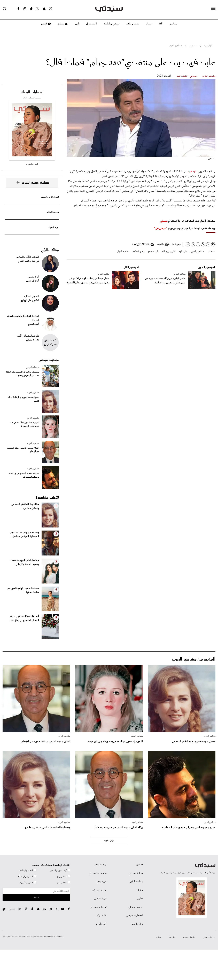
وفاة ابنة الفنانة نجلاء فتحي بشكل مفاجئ (25, 506)
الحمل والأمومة (26, 883)
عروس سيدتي (135, 907)
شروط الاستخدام (209, 937)
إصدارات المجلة (32, 92)
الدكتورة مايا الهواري (29, 300)
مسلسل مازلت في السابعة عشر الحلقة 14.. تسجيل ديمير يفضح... (22, 373)
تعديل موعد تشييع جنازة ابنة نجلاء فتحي (23, 399)
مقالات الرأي (50, 250)
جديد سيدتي (49, 360)
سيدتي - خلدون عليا (187, 76)
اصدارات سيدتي (134, 915)
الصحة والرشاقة (26, 870)
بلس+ (76, 24)
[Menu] (213, 8)
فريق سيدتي (100, 898)
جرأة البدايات (53, 227)
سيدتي (164, 221)
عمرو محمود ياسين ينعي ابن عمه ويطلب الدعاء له (24, 475)
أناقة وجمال (62, 883)
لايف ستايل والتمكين (58, 870)
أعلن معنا (172, 937)
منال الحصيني (32, 340)
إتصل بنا (158, 937)
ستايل (140, 890)
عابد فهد (193, 171)
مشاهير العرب (208, 76)
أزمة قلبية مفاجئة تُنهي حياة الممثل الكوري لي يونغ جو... (24, 618)
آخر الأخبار (101, 924)
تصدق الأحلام (53, 212)
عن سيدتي (101, 881)
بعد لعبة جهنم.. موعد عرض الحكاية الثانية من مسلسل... (24, 534)
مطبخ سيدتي (136, 873)
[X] (38, 9)
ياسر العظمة (138, 251)
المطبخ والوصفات (25, 876)
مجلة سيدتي (100, 864)
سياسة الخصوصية (189, 937)
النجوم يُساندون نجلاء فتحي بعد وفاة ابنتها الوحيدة (24, 424)
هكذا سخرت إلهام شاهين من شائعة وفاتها (23, 590)
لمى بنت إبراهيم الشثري (28, 261)
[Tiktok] (31, 9)
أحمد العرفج (33, 324)
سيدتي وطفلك (111, 24)
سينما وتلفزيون (32, 367)
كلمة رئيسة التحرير (35, 183)
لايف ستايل (91, 24)
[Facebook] (18, 9)
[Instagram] (25, 9)
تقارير (140, 898)
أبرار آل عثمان (32, 281)
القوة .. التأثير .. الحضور (50, 197)
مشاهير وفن (62, 876)
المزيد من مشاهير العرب (193, 659)
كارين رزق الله (168, 251)
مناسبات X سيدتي (97, 873)
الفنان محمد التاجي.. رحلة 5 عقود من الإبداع (23, 449)
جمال (149, 24)
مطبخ (61, 24)
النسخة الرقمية (32, 164)
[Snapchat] (44, 9)
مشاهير (173, 24)
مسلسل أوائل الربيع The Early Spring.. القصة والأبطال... (25, 562)
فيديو (44, 24)
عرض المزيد (109, 841)
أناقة (160, 24)
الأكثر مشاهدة (47, 498)
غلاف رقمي (100, 915)
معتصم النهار (123, 251)
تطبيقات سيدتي (98, 907)
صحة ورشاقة (132, 24)
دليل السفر (137, 924)
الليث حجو (153, 251)
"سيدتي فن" (160, 228)
